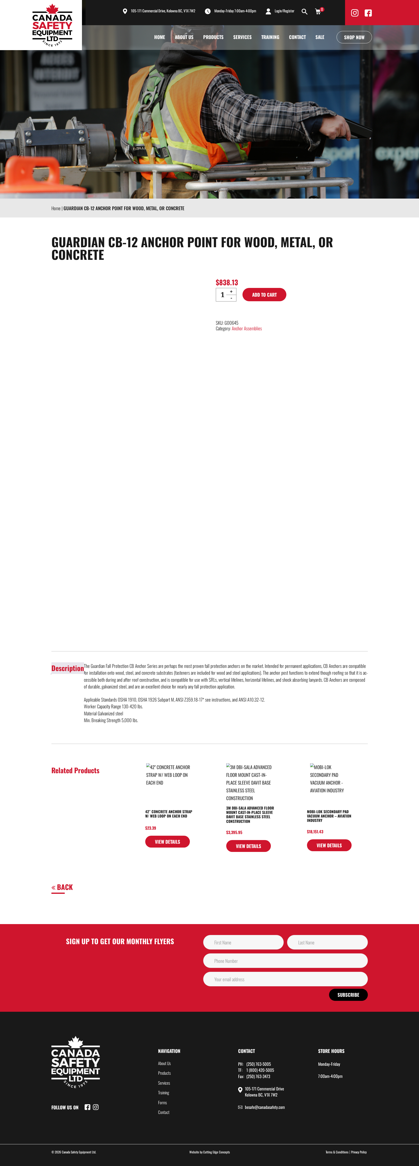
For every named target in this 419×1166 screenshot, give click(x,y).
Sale (319, 36)
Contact (297, 36)
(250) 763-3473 (258, 1076)
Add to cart (264, 294)
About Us (184, 36)
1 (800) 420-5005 (260, 1070)
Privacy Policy (359, 1152)
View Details (167, 841)
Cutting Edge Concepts (216, 1152)
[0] (318, 11)
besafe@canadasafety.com (265, 1107)
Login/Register (284, 10)
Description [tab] (67, 668)
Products (213, 36)
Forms (162, 1102)
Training (270, 36)
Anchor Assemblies (247, 328)
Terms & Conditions (337, 1152)
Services (242, 36)
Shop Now (354, 37)
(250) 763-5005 (258, 1064)
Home (159, 36)
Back (64, 887)
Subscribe (348, 994)
